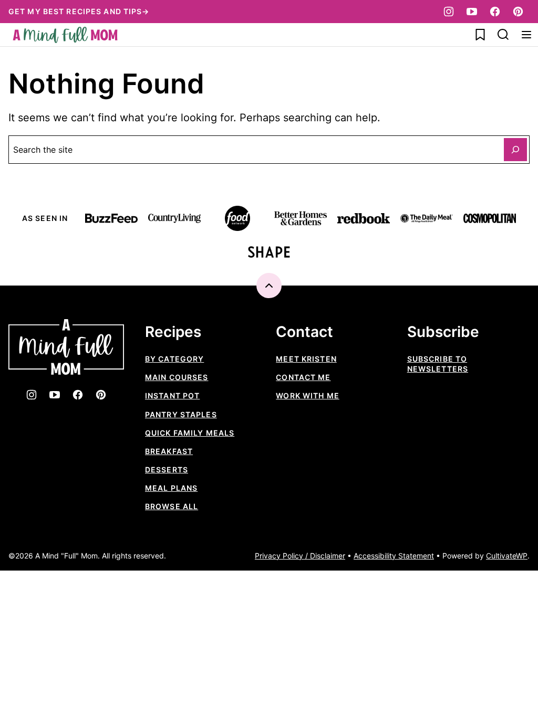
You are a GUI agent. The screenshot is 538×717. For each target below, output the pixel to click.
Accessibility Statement (394, 555)
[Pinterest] (518, 11)
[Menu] (526, 34)
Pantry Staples (181, 414)
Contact (304, 332)
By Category (174, 358)
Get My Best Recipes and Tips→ (78, 11)
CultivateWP (506, 555)
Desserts (166, 469)
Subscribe (443, 332)
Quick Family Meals (189, 432)
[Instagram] (448, 11)
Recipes (173, 332)
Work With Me (307, 395)
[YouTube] (471, 11)
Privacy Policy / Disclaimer (300, 555)
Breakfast (169, 451)
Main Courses (176, 377)
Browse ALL (171, 506)
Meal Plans (171, 487)
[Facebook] (494, 11)
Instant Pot (172, 395)
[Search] (503, 34)
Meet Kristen (306, 358)
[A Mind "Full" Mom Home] (65, 35)
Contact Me (303, 377)
